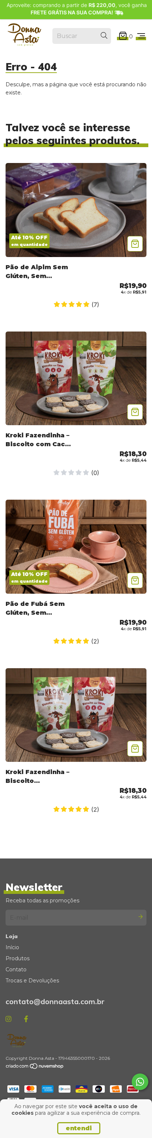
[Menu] (141, 36)
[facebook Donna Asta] (26, 1019)
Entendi (79, 1128)
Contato (16, 969)
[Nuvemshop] (35, 1068)
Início (12, 947)
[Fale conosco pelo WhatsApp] (140, 1081)
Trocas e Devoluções (32, 980)
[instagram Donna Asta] (8, 1019)
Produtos (18, 958)
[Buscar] (104, 36)
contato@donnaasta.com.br (55, 1001)
